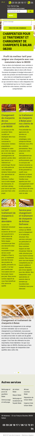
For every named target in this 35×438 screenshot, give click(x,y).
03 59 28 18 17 (18, 2)
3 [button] (18, 372)
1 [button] (14, 372)
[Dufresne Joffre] (3, 9)
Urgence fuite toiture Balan (28, 404)
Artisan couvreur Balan (27, 391)
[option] (17, 329)
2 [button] (16, 372)
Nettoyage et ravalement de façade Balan (17, 400)
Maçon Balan (17, 395)
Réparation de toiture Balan (28, 399)
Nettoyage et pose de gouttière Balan (5, 392)
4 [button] (20, 372)
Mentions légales (28, 435)
